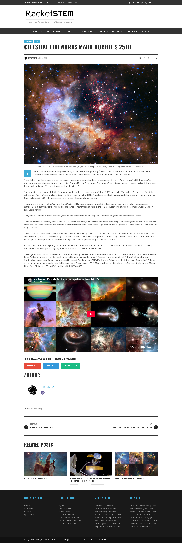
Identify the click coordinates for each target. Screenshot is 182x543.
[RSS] (146, 2)
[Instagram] (133, 2)
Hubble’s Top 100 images (35, 478)
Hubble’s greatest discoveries (129, 478)
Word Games (65, 508)
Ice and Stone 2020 (68, 523)
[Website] (43, 393)
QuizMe (63, 505)
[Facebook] (129, 2)
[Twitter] (150, 2)
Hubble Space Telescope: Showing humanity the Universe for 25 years (90, 479)
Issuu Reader (51, 366)
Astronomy (29, 41)
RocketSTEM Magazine (70, 520)
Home (27, 505)
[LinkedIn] (138, 2)
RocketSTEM (32, 58)
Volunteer (28, 511)
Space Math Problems (69, 517)
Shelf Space (64, 511)
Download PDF (32, 366)
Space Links (29, 514)
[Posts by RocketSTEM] (25, 58)
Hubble (36, 41)
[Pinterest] (142, 2)
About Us (28, 508)
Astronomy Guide (67, 514)
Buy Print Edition (70, 366)
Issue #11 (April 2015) (34, 409)
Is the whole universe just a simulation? (68, 2)
